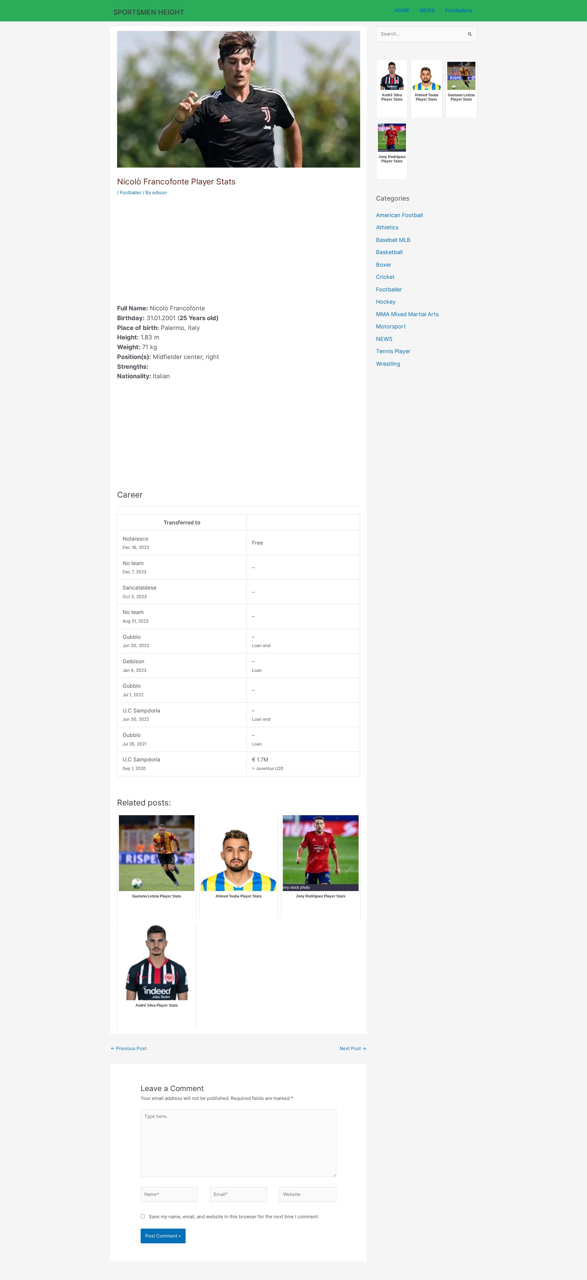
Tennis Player (393, 351)
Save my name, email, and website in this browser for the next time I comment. (234, 1216)
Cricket (385, 277)
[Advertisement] (168, 248)
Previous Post (128, 1048)
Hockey (386, 301)
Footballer (131, 192)
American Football (399, 215)
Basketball (389, 252)
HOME (402, 10)
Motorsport (391, 326)
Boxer (383, 264)
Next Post (353, 1048)
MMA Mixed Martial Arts (407, 314)
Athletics (387, 227)
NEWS (427, 10)
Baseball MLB (393, 240)
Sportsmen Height (148, 12)
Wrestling (388, 364)
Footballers (458, 10)
